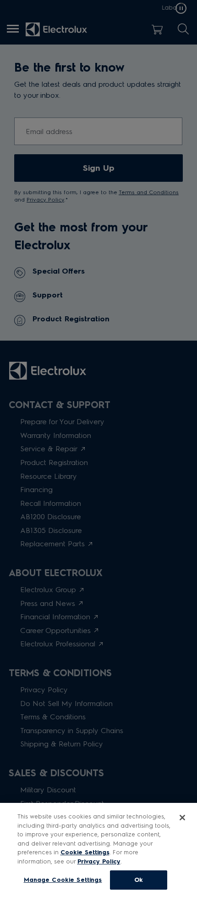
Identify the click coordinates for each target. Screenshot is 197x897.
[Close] (182, 817)
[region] (98, 850)
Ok (138, 879)
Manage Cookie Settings (63, 879)
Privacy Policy (98, 861)
